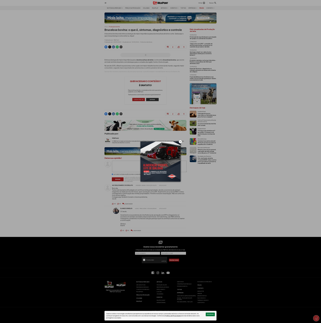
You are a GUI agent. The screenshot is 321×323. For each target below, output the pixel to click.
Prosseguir (210, 314)
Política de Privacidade (172, 316)
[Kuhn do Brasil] (160, 161)
